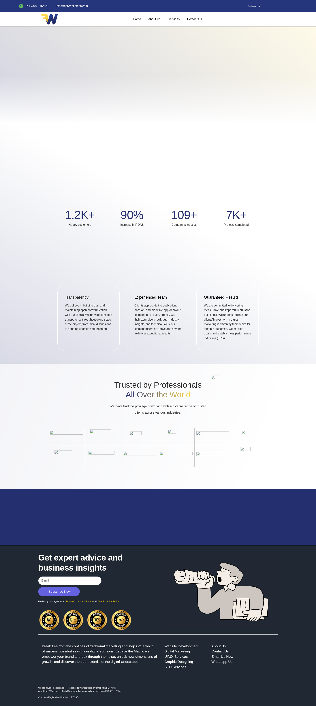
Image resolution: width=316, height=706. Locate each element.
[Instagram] (272, 6)
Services (174, 19)
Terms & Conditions (75, 601)
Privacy (89, 601)
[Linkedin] (278, 6)
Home (137, 19)
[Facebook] (266, 6)
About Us (154, 19)
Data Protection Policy (107, 601)
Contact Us (194, 19)
